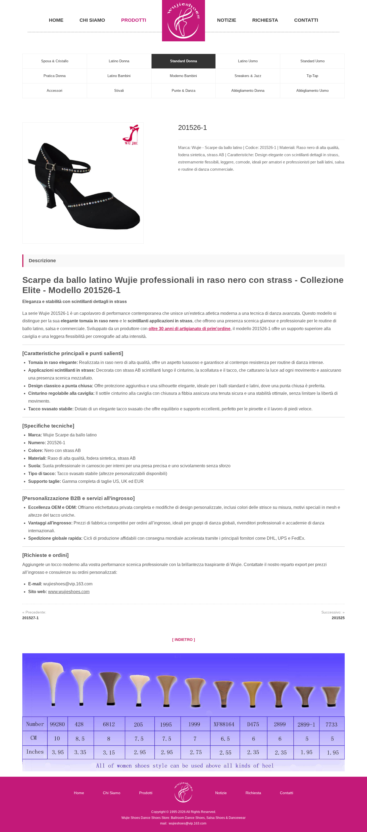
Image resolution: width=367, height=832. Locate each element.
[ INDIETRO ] (183, 639)
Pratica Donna (55, 76)
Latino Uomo (248, 61)
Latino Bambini (119, 76)
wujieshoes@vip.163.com (187, 823)
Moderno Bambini (183, 76)
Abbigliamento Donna (247, 91)
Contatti (306, 20)
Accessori (54, 91)
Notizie (226, 20)
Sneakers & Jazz (248, 76)
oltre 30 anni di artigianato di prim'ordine (190, 328)
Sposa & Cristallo (54, 61)
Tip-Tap (312, 76)
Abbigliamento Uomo (312, 91)
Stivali (119, 91)
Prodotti (133, 20)
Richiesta (265, 20)
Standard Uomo (312, 61)
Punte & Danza (183, 91)
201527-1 (30, 618)
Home (56, 20)
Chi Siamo (92, 20)
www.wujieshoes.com (68, 591)
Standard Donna (183, 61)
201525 (338, 618)
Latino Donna (119, 61)
